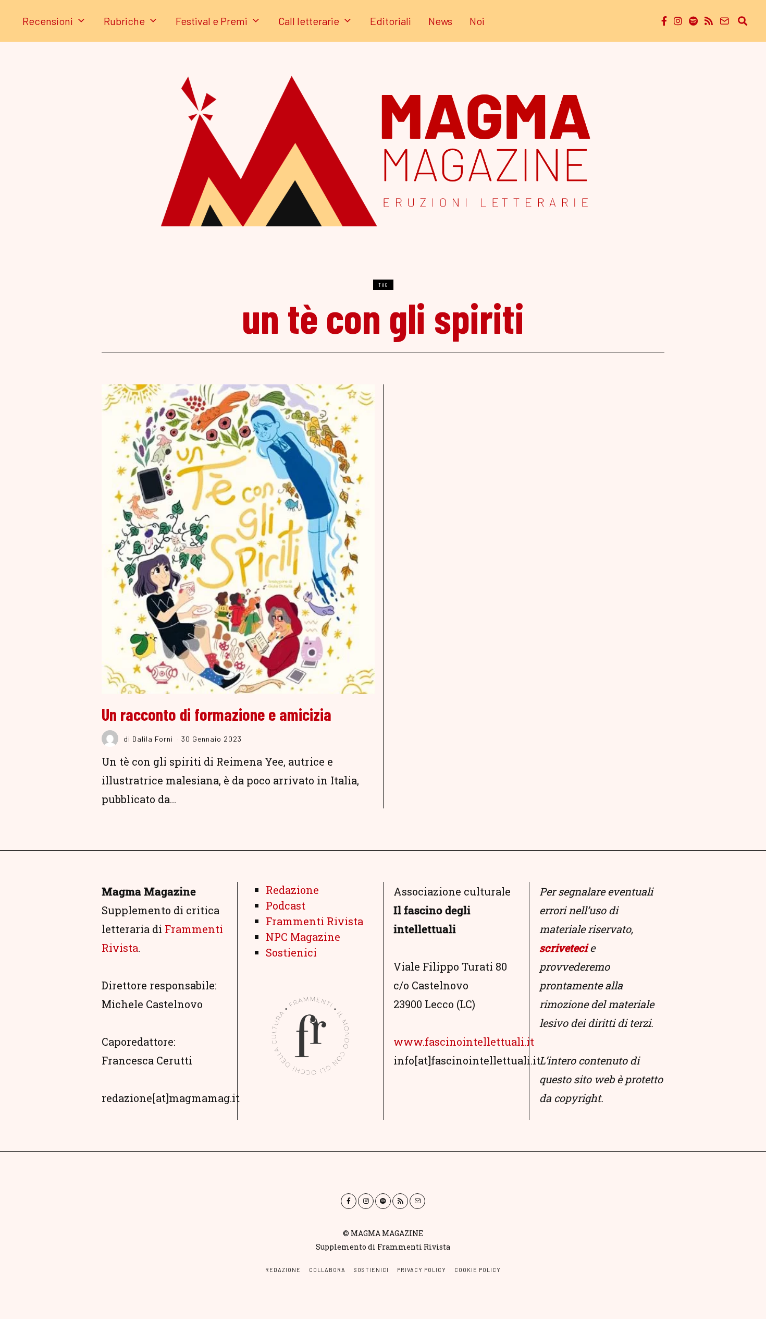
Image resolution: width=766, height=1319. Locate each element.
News (440, 21)
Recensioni (47, 21)
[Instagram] (678, 21)
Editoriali (390, 21)
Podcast (285, 905)
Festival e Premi (212, 21)
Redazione (292, 890)
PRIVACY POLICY (421, 1269)
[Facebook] (664, 21)
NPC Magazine (303, 936)
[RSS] (708, 21)
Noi (477, 21)
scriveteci (563, 947)
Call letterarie (308, 21)
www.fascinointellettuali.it (463, 1041)
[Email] (724, 21)
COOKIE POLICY (477, 1269)
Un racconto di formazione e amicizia (216, 714)
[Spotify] (693, 21)
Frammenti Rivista (314, 921)
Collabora (327, 1269)
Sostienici (291, 952)
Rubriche (124, 21)
